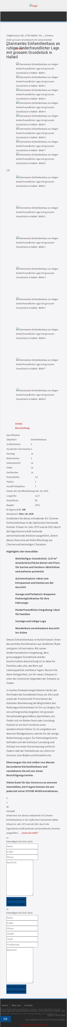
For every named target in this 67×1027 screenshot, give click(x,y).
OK (5, 1019)
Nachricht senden (16, 899)
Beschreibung (22, 427)
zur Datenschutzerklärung (33, 1024)
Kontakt (28, 1005)
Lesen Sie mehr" (30, 832)
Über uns (16, 1005)
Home (5, 1005)
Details (18, 423)
